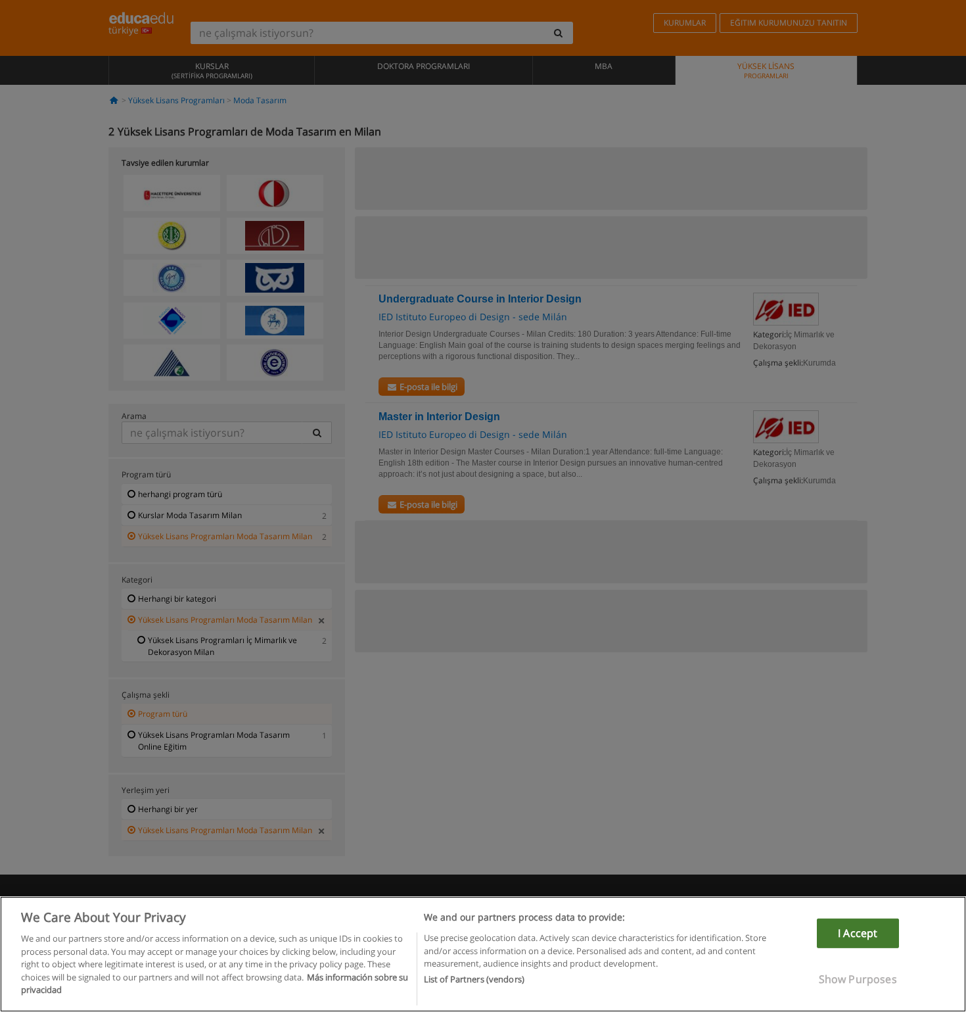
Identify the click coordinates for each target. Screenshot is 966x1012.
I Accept (857, 933)
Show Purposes (858, 979)
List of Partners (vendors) (474, 980)
